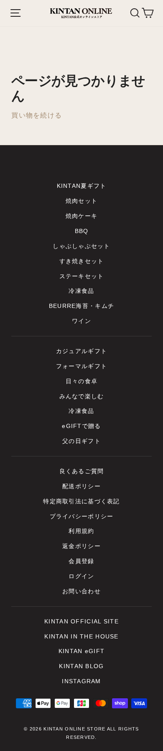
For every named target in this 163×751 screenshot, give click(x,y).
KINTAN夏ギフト (82, 186)
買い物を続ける (36, 115)
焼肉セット (81, 201)
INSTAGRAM (81, 681)
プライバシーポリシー (82, 516)
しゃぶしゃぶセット (81, 246)
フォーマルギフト (81, 366)
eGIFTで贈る (81, 426)
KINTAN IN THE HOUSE (81, 636)
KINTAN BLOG (81, 666)
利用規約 (81, 531)
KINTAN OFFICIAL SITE (81, 621)
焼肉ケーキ (81, 216)
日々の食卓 (81, 381)
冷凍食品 (81, 291)
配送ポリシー (81, 486)
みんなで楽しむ (81, 396)
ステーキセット (81, 276)
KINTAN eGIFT (81, 651)
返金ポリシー (81, 546)
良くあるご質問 (81, 471)
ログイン (81, 576)
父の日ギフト (81, 441)
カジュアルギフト (81, 351)
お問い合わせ (81, 591)
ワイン (81, 321)
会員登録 (81, 561)
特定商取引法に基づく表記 (81, 501)
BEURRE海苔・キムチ (81, 306)
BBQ (82, 231)
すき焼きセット (81, 261)
